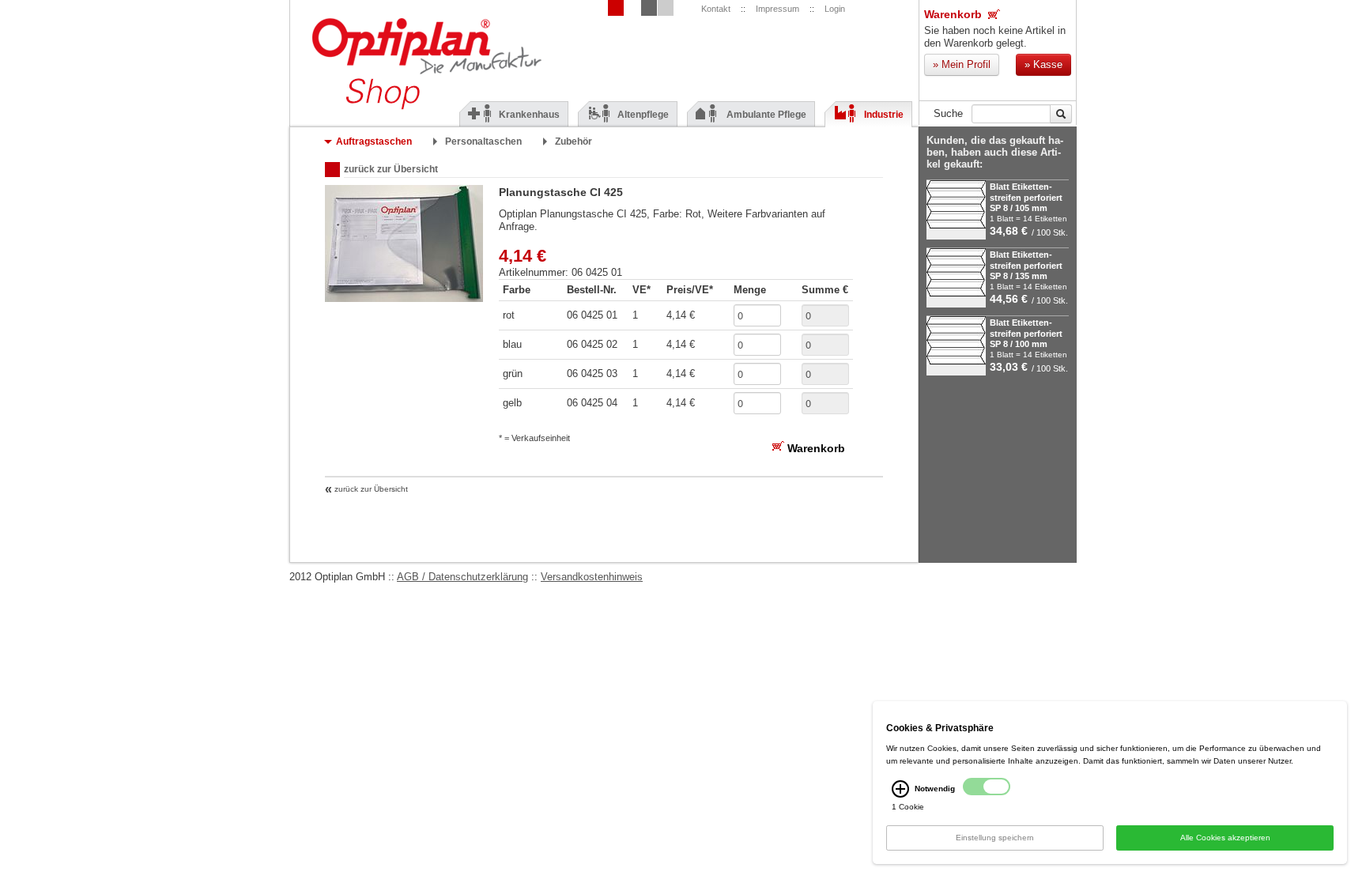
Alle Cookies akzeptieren (1225, 837)
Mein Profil (962, 64)
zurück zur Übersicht (391, 169)
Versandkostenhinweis (592, 577)
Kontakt (715, 8)
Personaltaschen (483, 141)
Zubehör (573, 141)
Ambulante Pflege (766, 114)
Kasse (1043, 64)
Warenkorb (953, 15)
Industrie (884, 114)
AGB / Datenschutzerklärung (462, 577)
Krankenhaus (529, 114)
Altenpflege (643, 114)
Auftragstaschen (374, 141)
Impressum (777, 8)
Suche (948, 113)
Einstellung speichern (995, 837)
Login (835, 8)
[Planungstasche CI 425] (404, 298)
